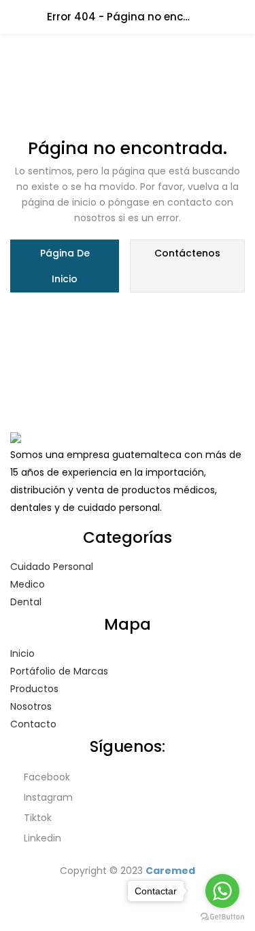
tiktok (36, 817)
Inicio (22, 653)
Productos (34, 689)
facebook (45, 777)
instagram (47, 797)
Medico (27, 584)
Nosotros (31, 706)
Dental (25, 602)
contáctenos (187, 253)
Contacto (33, 724)
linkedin (41, 838)
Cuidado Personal (51, 566)
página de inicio (65, 266)
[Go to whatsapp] (222, 891)
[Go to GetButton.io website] (222, 917)
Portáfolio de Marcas (59, 671)
